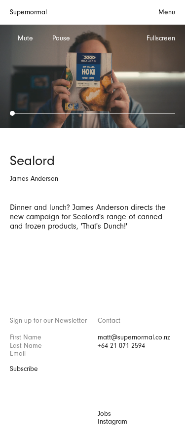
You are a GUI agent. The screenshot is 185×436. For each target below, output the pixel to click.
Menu (166, 12)
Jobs (104, 414)
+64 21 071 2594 (121, 346)
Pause (61, 38)
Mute (25, 38)
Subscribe (24, 369)
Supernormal (28, 12)
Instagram (112, 422)
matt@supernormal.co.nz (134, 337)
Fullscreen (161, 38)
